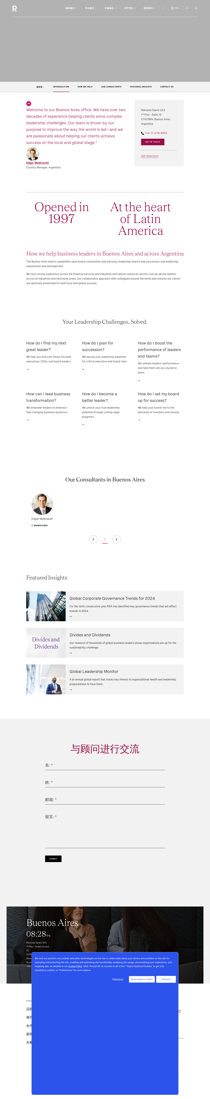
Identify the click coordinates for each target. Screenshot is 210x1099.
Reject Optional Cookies (142, 979)
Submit (53, 859)
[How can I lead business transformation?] (27, 420)
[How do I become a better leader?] (83, 424)
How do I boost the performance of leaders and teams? (159, 350)
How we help (85, 87)
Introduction (61, 87)
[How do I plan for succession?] (83, 369)
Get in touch (152, 142)
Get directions (149, 156)
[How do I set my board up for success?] (139, 420)
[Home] (20, 8)
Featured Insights (141, 87)
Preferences (117, 979)
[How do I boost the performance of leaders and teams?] (139, 380)
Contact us (167, 87)
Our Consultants (111, 87)
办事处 (31, 1042)
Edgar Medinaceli (37, 162)
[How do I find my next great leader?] (27, 369)
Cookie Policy (75, 966)
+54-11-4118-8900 (156, 133)
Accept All (166, 979)
